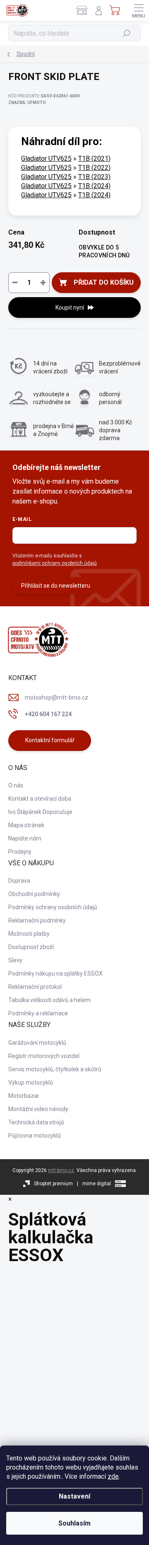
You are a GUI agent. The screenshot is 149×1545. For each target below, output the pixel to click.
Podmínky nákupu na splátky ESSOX (55, 973)
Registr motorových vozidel (43, 1056)
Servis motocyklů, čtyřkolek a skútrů (54, 1069)
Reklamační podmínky (37, 920)
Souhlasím (74, 1523)
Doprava (19, 880)
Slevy (15, 960)
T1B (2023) (94, 177)
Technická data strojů (36, 1122)
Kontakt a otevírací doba (39, 798)
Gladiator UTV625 (46, 158)
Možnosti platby (29, 933)
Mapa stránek (26, 825)
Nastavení (74, 1496)
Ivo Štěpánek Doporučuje (40, 812)
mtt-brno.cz (61, 1170)
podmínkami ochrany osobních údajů (54, 563)
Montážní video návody (38, 1109)
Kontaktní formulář (49, 740)
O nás (15, 785)
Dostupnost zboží (31, 947)
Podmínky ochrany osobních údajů (52, 907)
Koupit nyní (69, 307)
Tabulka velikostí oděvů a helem (49, 1000)
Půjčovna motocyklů (34, 1135)
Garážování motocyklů (37, 1042)
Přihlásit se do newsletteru (55, 585)
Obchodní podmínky (34, 894)
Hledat (126, 33)
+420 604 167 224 (48, 714)
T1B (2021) (94, 158)
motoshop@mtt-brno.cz (56, 697)
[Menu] (138, 10)
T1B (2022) (94, 168)
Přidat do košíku (104, 282)
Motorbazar (23, 1095)
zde (113, 1476)
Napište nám (24, 838)
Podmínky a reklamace (38, 1013)
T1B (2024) (94, 186)
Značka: (27, 102)
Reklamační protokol (35, 986)
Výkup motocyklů (30, 1082)
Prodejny (19, 851)
